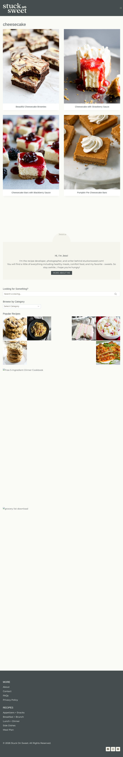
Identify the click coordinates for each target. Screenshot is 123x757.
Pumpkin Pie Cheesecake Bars (92, 192)
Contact (7, 691)
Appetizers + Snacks (14, 712)
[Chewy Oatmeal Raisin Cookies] (15, 328)
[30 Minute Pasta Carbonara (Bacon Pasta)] (39, 328)
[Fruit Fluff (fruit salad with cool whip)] (108, 328)
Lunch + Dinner (11, 721)
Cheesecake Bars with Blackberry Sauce (31, 192)
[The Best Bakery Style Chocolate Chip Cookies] (15, 353)
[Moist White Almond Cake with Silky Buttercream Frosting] (84, 328)
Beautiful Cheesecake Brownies (31, 107)
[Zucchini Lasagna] (108, 353)
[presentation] (31, 66)
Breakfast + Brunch (13, 717)
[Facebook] (108, 749)
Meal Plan (8, 730)
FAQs (6, 695)
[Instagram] (113, 749)
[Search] (115, 294)
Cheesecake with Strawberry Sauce (92, 107)
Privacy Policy (10, 700)
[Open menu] (121, 8)
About (6, 687)
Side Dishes (9, 725)
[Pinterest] (118, 749)
